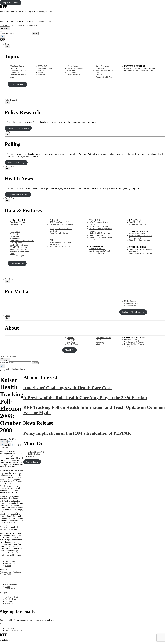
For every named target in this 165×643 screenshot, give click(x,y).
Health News (10, 166)
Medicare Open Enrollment (60, 246)
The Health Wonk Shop (19, 245)
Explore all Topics (17, 84)
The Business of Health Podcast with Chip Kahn (22, 242)
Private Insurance (73, 75)
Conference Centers (24, 25)
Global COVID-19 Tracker (99, 235)
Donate (35, 25)
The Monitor (14, 236)
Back (7, 46)
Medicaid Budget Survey (19, 256)
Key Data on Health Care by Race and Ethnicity (100, 252)
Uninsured (100, 75)
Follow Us (12, 25)
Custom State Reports (137, 224)
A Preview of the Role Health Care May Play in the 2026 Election (85, 397)
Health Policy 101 (16, 238)
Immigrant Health (45, 68)
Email (12, 442)
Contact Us (100, 342)
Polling (7, 132)
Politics (9, 574)
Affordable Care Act (17, 66)
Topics (7, 44)
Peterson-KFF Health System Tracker (138, 70)
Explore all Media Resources (133, 312)
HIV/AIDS (42, 66)
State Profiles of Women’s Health (141, 253)
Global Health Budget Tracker (100, 233)
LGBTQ (41, 70)
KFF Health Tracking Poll (59, 222)
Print (5, 442)
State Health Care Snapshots (140, 240)
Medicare (41, 75)
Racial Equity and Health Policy (102, 67)
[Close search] (2, 37)
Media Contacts (130, 301)
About (7, 316)
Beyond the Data (16, 224)
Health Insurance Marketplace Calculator (139, 68)
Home (2, 369)
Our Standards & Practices (134, 342)
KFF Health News (13, 188)
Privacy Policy (10, 628)
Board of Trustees (73, 344)
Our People (71, 340)
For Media (9, 279)
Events (98, 340)
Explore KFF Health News (18, 194)
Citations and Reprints (132, 303)
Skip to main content (10, 3)
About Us (70, 338)
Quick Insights (15, 234)
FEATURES (15, 232)
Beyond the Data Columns (134, 344)
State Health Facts (136, 222)
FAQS (52, 240)
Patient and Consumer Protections (75, 69)
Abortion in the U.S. (97, 249)
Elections (13, 68)
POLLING (54, 220)
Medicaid (41, 73)
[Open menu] (1, 31)
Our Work (71, 342)
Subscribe (3, 25)
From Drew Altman (17, 222)
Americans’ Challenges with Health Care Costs (67, 387)
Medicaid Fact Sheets (137, 233)
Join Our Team (101, 344)
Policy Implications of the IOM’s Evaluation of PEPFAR (77, 433)
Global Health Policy (18, 70)
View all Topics (32, 462)
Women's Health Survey (59, 233)
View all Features (17, 263)
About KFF (69, 350)
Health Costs (14, 73)
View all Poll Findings (16, 163)
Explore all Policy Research (18, 128)
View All (127, 346)
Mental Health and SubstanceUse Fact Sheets (140, 237)
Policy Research (11, 100)
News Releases (130, 305)
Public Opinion (73, 73)
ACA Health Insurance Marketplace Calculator (18, 248)
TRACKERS (94, 220)
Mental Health (72, 66)
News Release (10, 561)
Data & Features (11, 198)
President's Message (131, 340)
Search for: (4, 33)
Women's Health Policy (104, 77)
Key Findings (10, 563)
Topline (8, 566)
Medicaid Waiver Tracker (99, 226)
